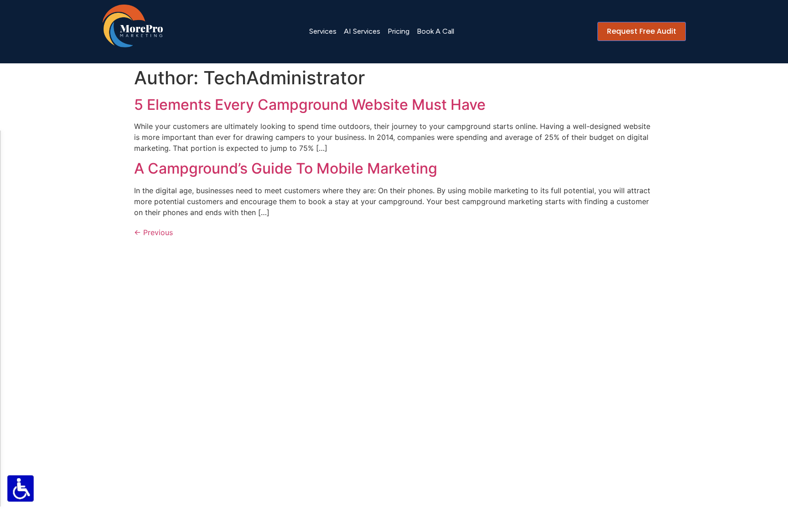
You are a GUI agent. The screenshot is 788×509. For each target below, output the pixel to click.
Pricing (399, 31)
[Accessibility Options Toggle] (20, 488)
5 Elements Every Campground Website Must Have (310, 104)
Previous (153, 232)
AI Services (362, 31)
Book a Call (435, 31)
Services (323, 31)
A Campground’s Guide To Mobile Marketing (285, 168)
